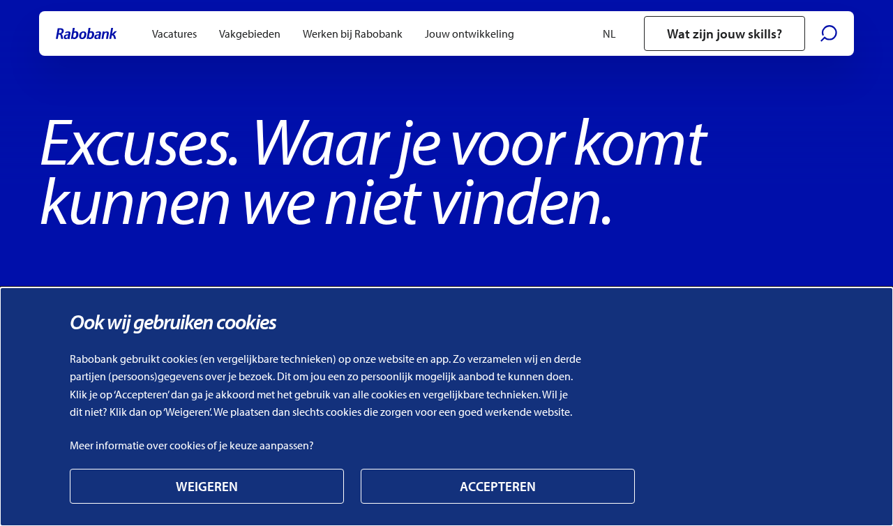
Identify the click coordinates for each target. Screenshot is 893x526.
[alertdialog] (446, 406)
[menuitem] (174, 33)
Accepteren (498, 486)
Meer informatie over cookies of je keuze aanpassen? (192, 445)
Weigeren (207, 486)
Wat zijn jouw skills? (724, 33)
